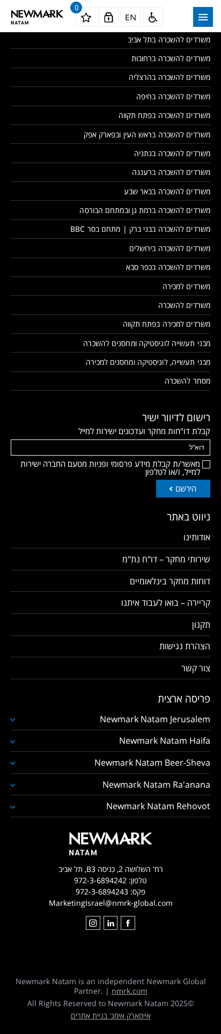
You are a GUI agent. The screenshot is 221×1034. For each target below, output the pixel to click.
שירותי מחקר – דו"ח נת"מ (166, 559)
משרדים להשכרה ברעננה (171, 172)
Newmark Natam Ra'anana (156, 784)
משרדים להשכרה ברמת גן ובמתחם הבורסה (144, 210)
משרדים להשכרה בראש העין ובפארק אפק (147, 134)
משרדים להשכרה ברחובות (170, 58)
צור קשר (195, 668)
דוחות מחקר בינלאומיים (170, 581)
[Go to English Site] (131, 17)
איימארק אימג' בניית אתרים (111, 1015)
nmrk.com (130, 991)
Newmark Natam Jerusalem (155, 719)
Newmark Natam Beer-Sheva (152, 762)
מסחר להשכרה (187, 381)
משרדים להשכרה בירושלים (169, 248)
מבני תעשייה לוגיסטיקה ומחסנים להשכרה (146, 343)
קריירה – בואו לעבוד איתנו (165, 602)
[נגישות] (153, 17)
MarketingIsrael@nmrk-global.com (111, 903)
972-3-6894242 (100, 880)
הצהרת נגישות (184, 646)
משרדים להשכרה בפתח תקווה (164, 115)
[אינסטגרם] (93, 923)
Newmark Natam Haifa (164, 740)
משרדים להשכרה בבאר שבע (167, 191)
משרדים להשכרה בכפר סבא (168, 267)
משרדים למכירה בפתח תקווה (166, 324)
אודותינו (196, 537)
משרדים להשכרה (184, 305)
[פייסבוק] (128, 923)
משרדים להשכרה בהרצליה (169, 77)
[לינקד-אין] (110, 923)
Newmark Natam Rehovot (158, 806)
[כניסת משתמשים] (109, 17)
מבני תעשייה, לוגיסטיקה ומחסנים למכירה (148, 362)
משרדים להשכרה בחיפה (173, 96)
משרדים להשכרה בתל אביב (169, 39)
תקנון (201, 624)
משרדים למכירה (186, 286)
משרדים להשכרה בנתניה (172, 153)
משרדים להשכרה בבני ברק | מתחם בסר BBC (140, 229)
